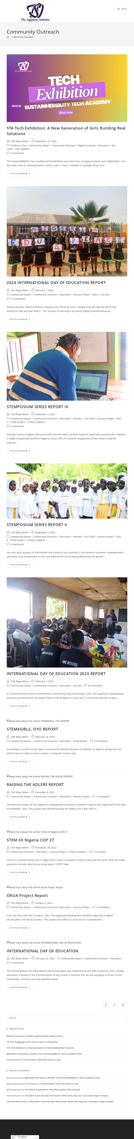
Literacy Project (81, 294)
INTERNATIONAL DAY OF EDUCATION (43, 951)
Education (103, 145)
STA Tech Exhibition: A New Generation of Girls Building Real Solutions (40, 1047)
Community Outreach (22, 36)
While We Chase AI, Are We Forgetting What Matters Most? (35, 1036)
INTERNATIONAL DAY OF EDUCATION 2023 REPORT (56, 673)
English (22, 1136)
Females (77, 418)
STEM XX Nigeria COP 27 (30, 840)
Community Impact (39, 145)
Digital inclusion (87, 145)
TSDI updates (22, 148)
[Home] (8, 36)
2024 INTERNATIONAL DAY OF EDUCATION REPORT (56, 282)
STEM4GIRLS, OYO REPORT (32, 729)
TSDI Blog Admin (19, 141)
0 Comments (17, 153)
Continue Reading (21, 174)
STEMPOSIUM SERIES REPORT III (37, 406)
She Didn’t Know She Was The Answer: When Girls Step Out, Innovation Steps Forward (66, 1095)
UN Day (105, 294)
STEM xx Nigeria (36, 421)
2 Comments (17, 962)
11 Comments (17, 298)
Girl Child (89, 418)
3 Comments (103, 796)
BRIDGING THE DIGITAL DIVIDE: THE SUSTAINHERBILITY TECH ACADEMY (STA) (44, 1053)
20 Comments (95, 685)
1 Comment (99, 851)
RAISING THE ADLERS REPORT (35, 784)
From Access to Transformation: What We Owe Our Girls (34, 1059)
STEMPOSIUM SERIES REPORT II (37, 524)
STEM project (17, 421)
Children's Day (18, 145)
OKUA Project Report (27, 895)
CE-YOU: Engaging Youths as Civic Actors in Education (32, 1041)
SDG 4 (95, 294)
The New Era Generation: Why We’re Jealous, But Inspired (52, 1089)
